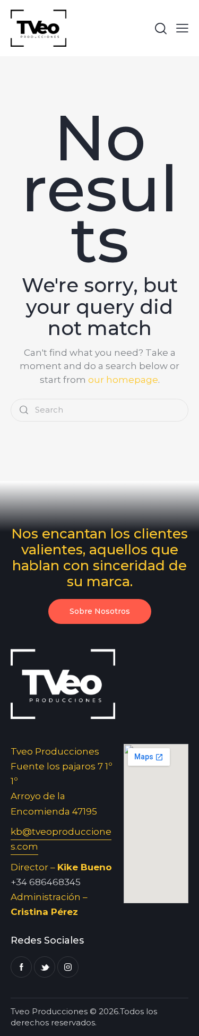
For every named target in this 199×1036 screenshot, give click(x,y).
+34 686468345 (46, 882)
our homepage (123, 379)
